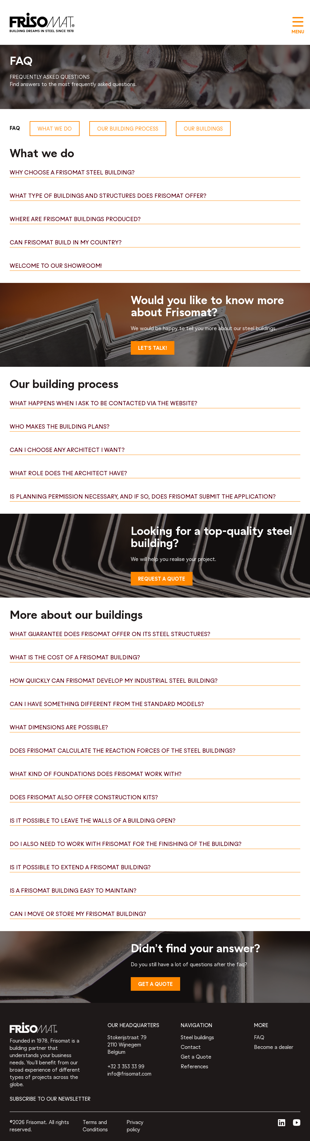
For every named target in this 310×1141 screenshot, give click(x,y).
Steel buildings (197, 1037)
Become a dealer (273, 1047)
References (194, 1067)
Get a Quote (196, 1057)
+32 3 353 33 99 (125, 1067)
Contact (191, 1047)
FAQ (259, 1037)
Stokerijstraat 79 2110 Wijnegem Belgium (127, 1045)
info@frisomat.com (129, 1074)
